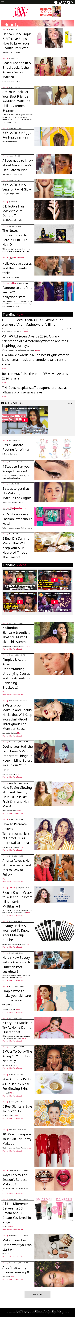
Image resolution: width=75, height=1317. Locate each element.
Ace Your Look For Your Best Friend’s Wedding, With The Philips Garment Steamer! (16, 101)
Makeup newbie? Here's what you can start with (17, 1245)
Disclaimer (39, 1311)
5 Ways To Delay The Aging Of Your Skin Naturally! (17, 1056)
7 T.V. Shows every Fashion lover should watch (17, 519)
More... (26, 331)
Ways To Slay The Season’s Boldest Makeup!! (14, 1179)
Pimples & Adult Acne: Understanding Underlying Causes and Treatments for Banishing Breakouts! (16, 673)
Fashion (13, 283)
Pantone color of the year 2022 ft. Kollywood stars (17, 292)
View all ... (70, 403)
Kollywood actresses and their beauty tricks (17, 268)
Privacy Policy (48, 1311)
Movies (12, 888)
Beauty (5, 29)
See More (37, 1294)
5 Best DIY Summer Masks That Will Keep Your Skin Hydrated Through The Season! (16, 547)
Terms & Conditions (29, 1311)
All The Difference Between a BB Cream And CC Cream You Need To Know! (16, 1213)
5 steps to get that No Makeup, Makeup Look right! (16, 493)
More (27, 646)
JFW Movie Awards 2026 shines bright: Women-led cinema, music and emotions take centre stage (36, 359)
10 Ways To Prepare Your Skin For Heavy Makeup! (16, 1139)
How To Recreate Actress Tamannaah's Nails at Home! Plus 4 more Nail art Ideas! (16, 833)
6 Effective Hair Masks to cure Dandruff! (13, 211)
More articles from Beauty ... (13, 649)
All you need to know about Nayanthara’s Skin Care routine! (17, 165)
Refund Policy (57, 1311)
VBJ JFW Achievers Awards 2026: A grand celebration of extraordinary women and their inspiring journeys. (35, 341)
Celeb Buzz (14, 508)
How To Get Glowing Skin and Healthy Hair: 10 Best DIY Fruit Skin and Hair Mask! (17, 796)
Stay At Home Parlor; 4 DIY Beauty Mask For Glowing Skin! (17, 1084)
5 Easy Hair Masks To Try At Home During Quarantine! (17, 1027)
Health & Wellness (17, 257)
